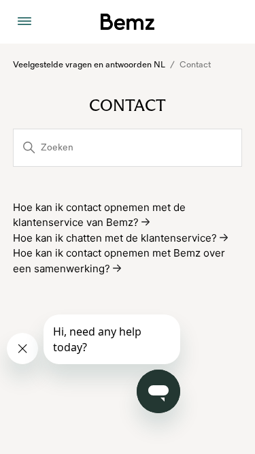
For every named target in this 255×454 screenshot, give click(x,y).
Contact (195, 64)
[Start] (127, 22)
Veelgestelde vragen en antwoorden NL (89, 64)
